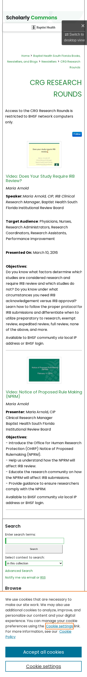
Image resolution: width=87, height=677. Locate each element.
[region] (43, 634)
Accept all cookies (43, 652)
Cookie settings (59, 626)
